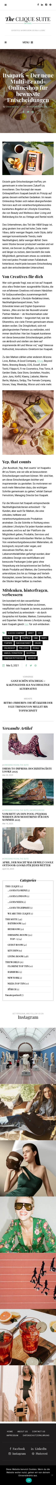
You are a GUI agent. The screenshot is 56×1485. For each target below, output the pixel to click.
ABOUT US (22, 1431)
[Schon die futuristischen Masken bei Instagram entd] (28, 1168)
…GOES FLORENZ (17, 890)
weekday (32, 658)
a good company (16, 633)
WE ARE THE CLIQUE (19, 913)
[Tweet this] (28, 112)
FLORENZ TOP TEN (18, 966)
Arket (40, 360)
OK (28, 1480)
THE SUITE (48, 107)
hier (27, 624)
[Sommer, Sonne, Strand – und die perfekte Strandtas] (28, 1393)
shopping (30, 653)
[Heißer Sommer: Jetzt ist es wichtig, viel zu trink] (28, 1337)
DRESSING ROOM (36, 107)
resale (36, 648)
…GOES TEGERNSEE (19, 907)
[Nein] (52, 1475)
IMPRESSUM (12, 1435)
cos (40, 633)
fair (16, 638)
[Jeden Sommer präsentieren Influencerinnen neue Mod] (28, 1225)
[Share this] (23, 112)
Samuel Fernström (13, 653)
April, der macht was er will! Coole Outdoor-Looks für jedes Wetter (27, 864)
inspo (44, 638)
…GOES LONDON (17, 896)
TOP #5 (14, 939)
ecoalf (7, 638)
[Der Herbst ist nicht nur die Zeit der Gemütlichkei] (28, 1056)
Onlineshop (9, 648)
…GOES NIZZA (15, 902)
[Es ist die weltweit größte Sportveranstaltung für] (28, 1281)
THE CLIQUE (12, 886)
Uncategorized (36, 810)
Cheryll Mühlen (12, 107)
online (38, 643)
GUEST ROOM (15, 944)
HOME (10, 1431)
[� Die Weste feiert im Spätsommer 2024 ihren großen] (28, 1112)
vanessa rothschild (14, 658)
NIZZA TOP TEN (16, 983)
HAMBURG (13, 972)
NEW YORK (13, 977)
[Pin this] (32, 112)
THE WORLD (12, 962)
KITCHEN (13, 950)
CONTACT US (38, 1431)
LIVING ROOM (15, 956)
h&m (36, 638)
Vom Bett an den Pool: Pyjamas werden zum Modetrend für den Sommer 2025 (25, 816)
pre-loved (24, 648)
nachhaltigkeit (23, 643)
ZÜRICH (12, 989)
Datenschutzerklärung (36, 1435)
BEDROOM (14, 929)
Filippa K (26, 638)
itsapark (8, 643)
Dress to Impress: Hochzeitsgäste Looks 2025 (27, 770)
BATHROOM (14, 923)
